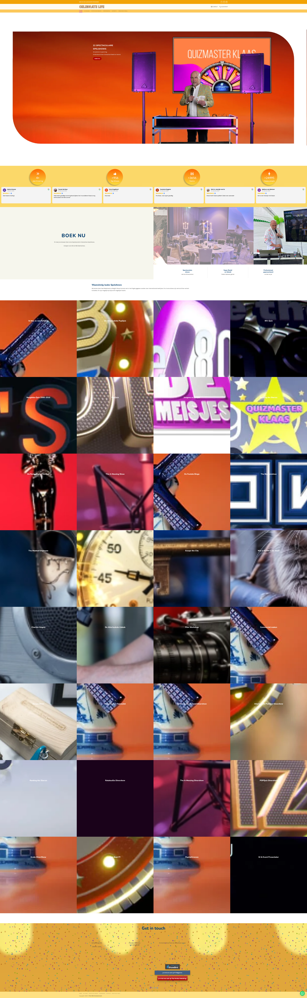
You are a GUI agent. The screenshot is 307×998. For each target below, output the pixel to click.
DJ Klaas (86, 11)
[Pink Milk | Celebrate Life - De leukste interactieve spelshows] (91, 6)
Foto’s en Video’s (96, 11)
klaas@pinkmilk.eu (134, 943)
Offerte (114, 11)
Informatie (106, 11)
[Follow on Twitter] (155, 988)
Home (80, 11)
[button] (302, 993)
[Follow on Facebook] (221, 2)
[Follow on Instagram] (224, 2)
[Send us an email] (226, 2)
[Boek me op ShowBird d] (172, 966)
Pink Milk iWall (123, 11)
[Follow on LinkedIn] (157, 988)
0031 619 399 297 (135, 945)
